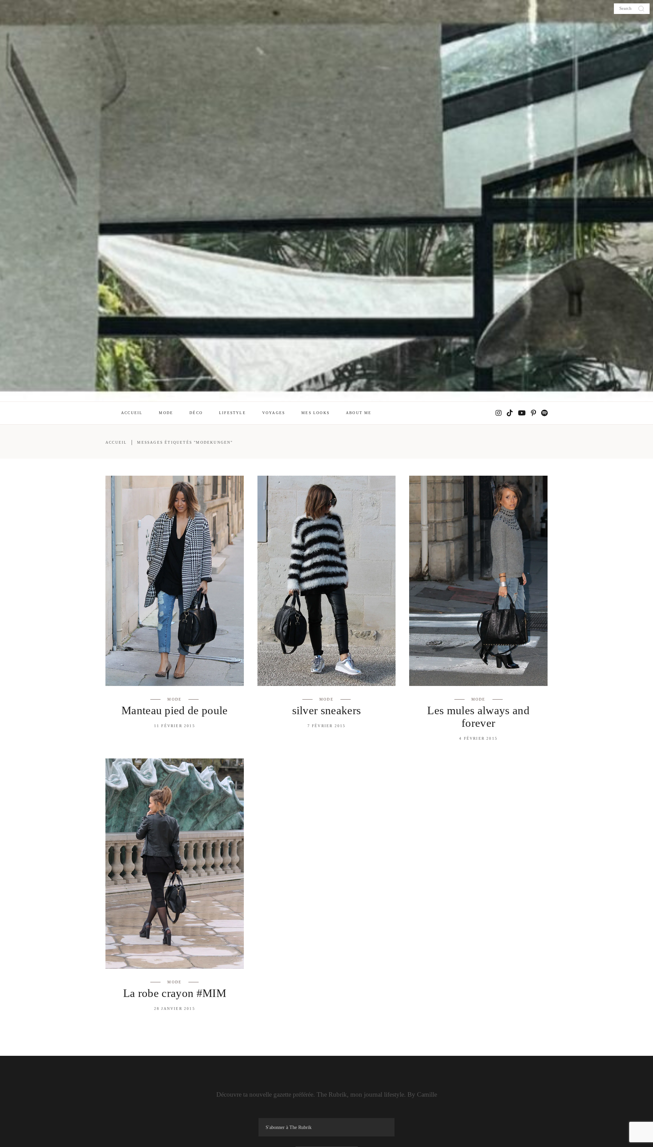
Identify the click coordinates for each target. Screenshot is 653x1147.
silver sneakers (326, 710)
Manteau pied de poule (174, 710)
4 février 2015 (478, 738)
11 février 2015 (174, 726)
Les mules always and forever (478, 716)
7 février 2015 (326, 726)
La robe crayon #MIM (174, 993)
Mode (174, 699)
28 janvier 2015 (174, 1008)
